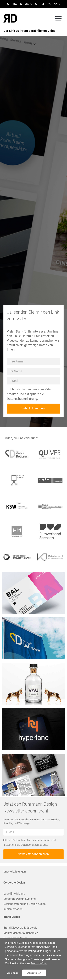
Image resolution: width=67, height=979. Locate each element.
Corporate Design (14, 882)
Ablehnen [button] (13, 972)
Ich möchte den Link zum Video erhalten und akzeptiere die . (29, 394)
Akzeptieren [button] (34, 972)
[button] (58, 18)
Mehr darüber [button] (39, 963)
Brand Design (11, 916)
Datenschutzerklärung (22, 399)
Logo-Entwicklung (14, 893)
